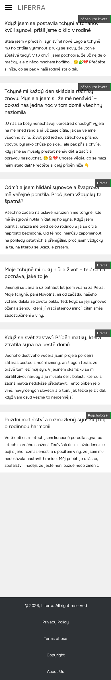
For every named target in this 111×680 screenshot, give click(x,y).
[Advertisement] (55, 535)
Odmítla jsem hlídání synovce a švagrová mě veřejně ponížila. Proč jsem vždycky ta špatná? (53, 194)
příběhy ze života (94, 19)
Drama (102, 183)
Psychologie (98, 415)
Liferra (32, 7)
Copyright (56, 655)
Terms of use (55, 638)
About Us (55, 671)
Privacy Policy (55, 622)
